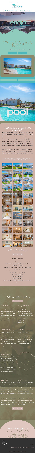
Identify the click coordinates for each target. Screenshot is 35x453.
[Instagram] (11, 2)
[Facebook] (9, 2)
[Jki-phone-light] (13, 2)
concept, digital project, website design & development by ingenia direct (17, 451)
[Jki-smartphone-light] (15, 2)
